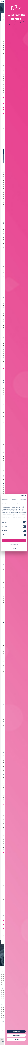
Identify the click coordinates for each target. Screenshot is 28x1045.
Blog (2, 1030)
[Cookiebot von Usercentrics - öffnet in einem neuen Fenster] (20, 495)
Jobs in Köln (3, 996)
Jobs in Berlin (4, 990)
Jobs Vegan (3, 984)
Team (2, 1024)
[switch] (24, 526)
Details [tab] (14, 499)
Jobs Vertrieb (4, 1013)
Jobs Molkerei (4, 978)
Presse (2, 1028)
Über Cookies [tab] (23, 499)
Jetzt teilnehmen (16, 1031)
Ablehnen (14, 548)
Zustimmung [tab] (5, 499)
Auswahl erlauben (14, 544)
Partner (2, 1026)
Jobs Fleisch (4, 974)
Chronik (2, 1032)
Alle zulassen (14, 540)
